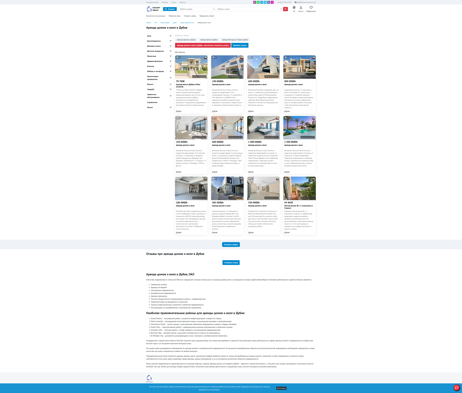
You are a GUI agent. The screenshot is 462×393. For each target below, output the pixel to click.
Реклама (165, 2)
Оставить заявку (190, 16)
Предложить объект (206, 16)
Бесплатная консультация (155, 16)
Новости (183, 2)
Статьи (173, 2)
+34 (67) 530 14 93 (284, 2)
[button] (294, 9)
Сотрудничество (152, 2)
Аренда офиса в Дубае (208, 40)
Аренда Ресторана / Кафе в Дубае (235, 40)
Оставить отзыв (231, 262)
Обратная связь (174, 16)
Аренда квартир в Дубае (186, 40)
